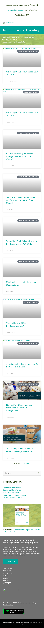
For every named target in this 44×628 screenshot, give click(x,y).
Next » (28, 463)
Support (7, 583)
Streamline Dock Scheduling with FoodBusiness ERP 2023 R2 (21, 242)
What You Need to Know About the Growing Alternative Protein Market (20, 200)
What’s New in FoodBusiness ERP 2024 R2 (22, 114)
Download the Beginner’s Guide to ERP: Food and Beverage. (21, 531)
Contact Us (11, 561)
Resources (8, 573)
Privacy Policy (32, 622)
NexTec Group (8, 605)
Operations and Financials (13, 487)
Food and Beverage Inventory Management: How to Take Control (19, 156)
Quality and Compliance (12, 490)
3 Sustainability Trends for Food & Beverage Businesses (22, 365)
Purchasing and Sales (11, 492)
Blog (5, 576)
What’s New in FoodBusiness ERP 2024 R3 (22, 73)
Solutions (8, 571)
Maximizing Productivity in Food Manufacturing (21, 283)
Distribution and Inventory (13, 497)
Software (8, 568)
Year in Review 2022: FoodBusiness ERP (16, 324)
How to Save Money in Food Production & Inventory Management (19, 407)
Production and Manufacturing (14, 495)
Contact (7, 580)
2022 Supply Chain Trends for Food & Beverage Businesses (19, 450)
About (6, 578)
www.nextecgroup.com (15, 10)
